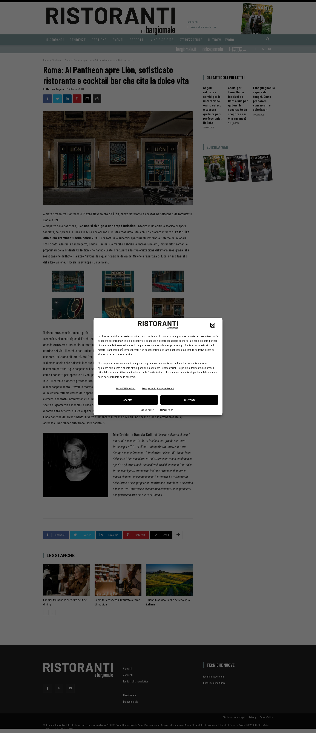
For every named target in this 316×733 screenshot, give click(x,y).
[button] (212, 325)
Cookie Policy (147, 409)
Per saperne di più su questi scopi (158, 388)
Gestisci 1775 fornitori (125, 388)
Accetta (127, 400)
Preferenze (189, 400)
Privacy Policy (166, 409)
